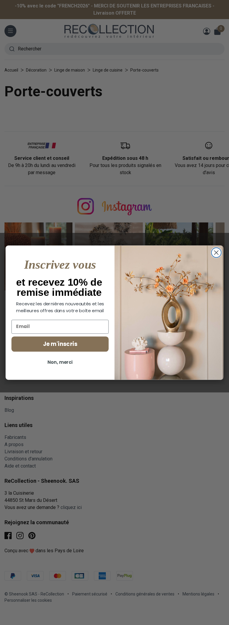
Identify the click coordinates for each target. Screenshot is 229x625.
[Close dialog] (216, 252)
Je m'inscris (60, 344)
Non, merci (60, 362)
